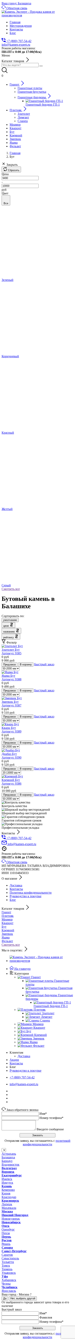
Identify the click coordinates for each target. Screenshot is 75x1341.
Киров (6, 1193)
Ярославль (9, 1290)
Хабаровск (9, 1280)
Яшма (6, 937)
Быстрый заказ (44, 664)
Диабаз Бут (11, 755)
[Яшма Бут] (10, 672)
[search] (41, 66)
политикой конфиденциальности (46, 1142)
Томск (6, 1265)
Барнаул (7, 1161)
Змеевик (7, 934)
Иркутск (7, 1182)
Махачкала (9, 1208)
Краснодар (9, 1197)
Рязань (6, 1244)
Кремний (8, 930)
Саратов (7, 1254)
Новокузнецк (11, 1218)
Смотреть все (11, 589)
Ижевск (7, 1179)
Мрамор (7, 919)
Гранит (6, 912)
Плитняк (8, 916)
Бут (4, 926)
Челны (6, 1283)
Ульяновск (9, 1272)
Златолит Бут (11, 651)
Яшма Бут (11, 677)
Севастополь (10, 1258)
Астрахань (9, 1153)
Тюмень (7, 1269)
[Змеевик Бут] (12, 698)
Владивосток (10, 1164)
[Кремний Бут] (12, 776)
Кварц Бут (11, 729)
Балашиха (8, 1157)
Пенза (6, 1233)
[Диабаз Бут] (11, 750)
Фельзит (7, 941)
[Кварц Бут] (10, 724)
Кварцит (7, 923)
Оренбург (8, 1229)
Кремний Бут (11, 781)
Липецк (7, 1204)
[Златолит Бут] (12, 646)
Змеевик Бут (11, 703)
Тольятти (8, 1262)
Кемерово (8, 1189)
